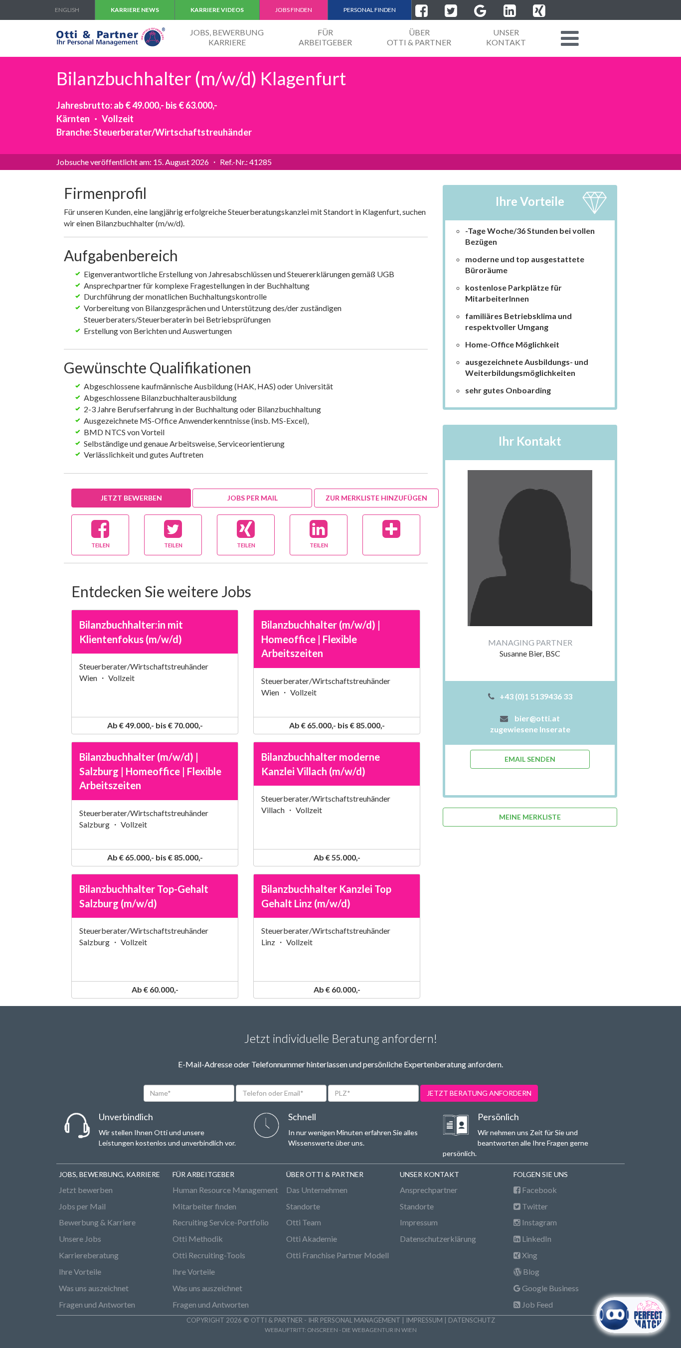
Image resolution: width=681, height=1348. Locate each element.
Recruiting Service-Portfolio (220, 1222)
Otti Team (303, 1222)
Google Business (549, 1288)
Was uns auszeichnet (94, 1288)
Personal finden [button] (369, 9)
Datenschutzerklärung (438, 1238)
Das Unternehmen (316, 1189)
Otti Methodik (197, 1238)
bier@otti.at (537, 718)
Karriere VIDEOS (217, 9)
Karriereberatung (89, 1255)
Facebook (538, 1189)
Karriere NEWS (135, 9)
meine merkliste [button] (530, 817)
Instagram (538, 1222)
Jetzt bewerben (86, 1189)
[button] (569, 38)
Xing (528, 1255)
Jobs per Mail (252, 498)
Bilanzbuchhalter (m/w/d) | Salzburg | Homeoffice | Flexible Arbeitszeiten (150, 771)
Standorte (303, 1206)
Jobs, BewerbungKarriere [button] (227, 37)
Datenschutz (471, 1320)
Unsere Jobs (80, 1238)
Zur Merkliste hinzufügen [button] (376, 498)
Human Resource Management (225, 1189)
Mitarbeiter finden (204, 1206)
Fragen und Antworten (97, 1304)
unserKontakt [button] (506, 37)
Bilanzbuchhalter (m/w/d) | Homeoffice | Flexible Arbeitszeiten (320, 639)
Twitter (534, 1206)
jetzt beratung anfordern (479, 1093)
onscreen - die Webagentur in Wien (362, 1329)
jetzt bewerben (131, 498)
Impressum (419, 1222)
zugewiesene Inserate (530, 729)
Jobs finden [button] (293, 9)
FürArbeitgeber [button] (325, 37)
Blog (530, 1271)
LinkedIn (535, 1238)
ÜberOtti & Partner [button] (419, 37)
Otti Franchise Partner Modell (337, 1255)
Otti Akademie (311, 1238)
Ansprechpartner (429, 1189)
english (67, 9)
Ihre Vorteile (80, 1271)
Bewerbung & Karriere (97, 1222)
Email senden (530, 759)
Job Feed (536, 1304)
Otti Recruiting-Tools (208, 1255)
